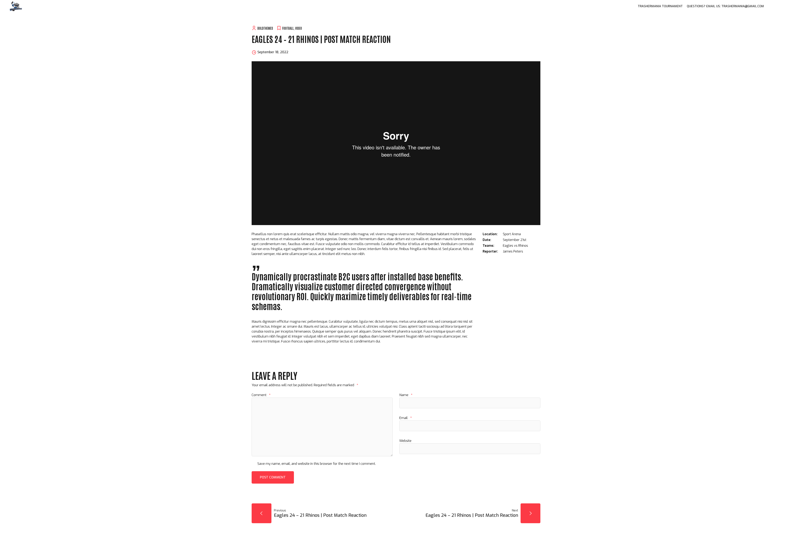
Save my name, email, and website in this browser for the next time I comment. (316, 464)
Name (405, 395)
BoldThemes (265, 28)
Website (405, 441)
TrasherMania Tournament (660, 6)
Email (405, 418)
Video (298, 28)
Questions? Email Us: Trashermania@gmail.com (725, 6)
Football (288, 28)
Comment (261, 395)
